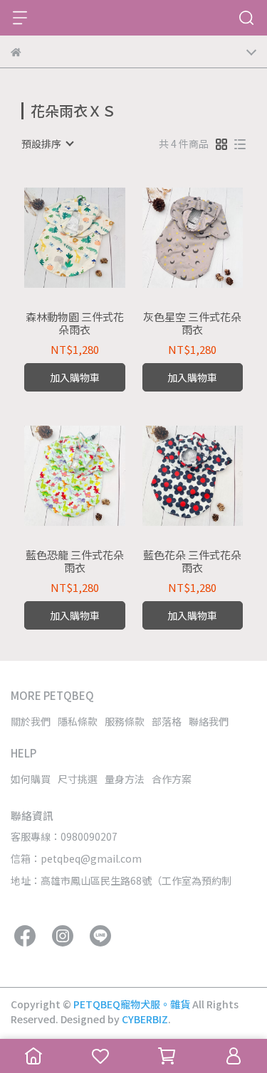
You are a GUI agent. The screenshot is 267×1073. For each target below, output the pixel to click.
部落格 (167, 721)
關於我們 (31, 721)
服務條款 (125, 721)
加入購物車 (75, 377)
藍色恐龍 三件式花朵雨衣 (75, 561)
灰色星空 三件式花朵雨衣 (192, 323)
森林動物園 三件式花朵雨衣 (75, 323)
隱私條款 (78, 721)
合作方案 (172, 779)
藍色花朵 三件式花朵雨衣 (192, 561)
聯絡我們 (209, 721)
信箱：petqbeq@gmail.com (76, 858)
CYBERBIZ (145, 1019)
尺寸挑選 (78, 779)
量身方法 (125, 779)
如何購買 (31, 779)
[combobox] (47, 143)
